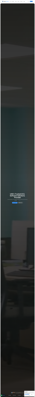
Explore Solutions (20, 202)
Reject (31, 394)
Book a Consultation (15, 202)
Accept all (27, 394)
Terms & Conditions (28, 393)
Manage (29, 395)
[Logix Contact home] (5, 1)
